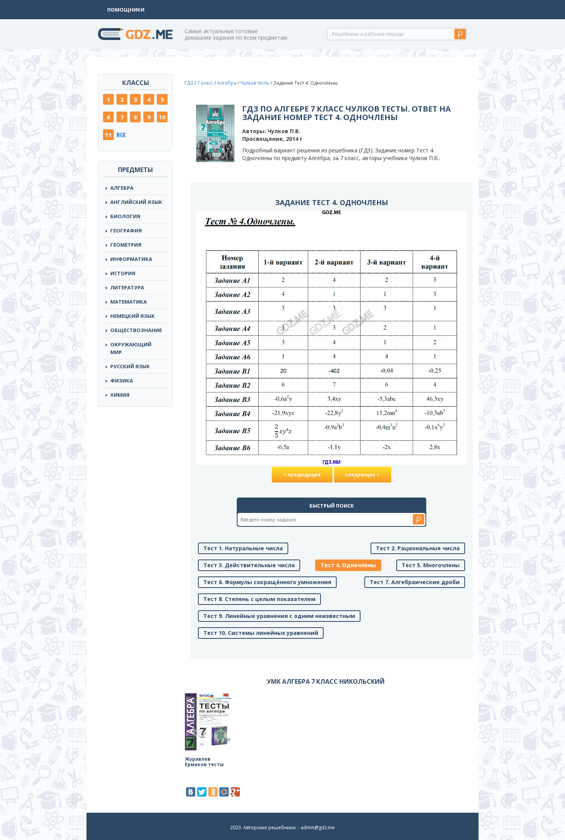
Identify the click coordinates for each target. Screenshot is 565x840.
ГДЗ (188, 83)
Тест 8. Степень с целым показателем (259, 599)
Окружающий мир (130, 348)
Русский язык (130, 366)
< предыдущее (302, 474)
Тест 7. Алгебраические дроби (415, 582)
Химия (120, 394)
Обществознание (136, 330)
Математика (128, 301)
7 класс (205, 83)
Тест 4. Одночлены (348, 565)
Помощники (126, 9)
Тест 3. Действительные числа (249, 565)
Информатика (131, 259)
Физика (121, 380)
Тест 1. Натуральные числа (243, 548)
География (126, 230)
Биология (125, 216)
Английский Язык (136, 202)
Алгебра (121, 187)
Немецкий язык (132, 315)
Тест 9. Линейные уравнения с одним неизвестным (279, 616)
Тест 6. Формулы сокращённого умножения (267, 582)
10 (162, 117)
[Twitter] (201, 792)
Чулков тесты (254, 83)
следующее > (363, 474)
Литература (127, 287)
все (121, 134)
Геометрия (125, 244)
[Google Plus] (235, 792)
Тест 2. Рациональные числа (418, 548)
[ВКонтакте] (190, 792)
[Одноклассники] (213, 792)
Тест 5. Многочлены (431, 565)
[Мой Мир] (224, 792)
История (122, 273)
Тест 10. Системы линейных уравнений (260, 632)
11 (108, 135)
